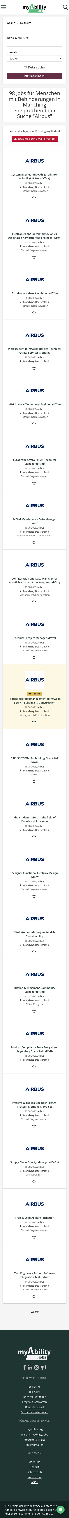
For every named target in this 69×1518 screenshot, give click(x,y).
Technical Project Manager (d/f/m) (34, 638)
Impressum (35, 1477)
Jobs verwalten (35, 1444)
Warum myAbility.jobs (34, 1434)
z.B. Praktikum (19, 23)
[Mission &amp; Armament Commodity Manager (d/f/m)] (34, 974)
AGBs (34, 1482)
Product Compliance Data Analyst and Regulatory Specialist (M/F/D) (35, 1049)
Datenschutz (34, 1472)
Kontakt (34, 1467)
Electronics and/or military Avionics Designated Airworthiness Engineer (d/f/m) (34, 235)
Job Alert (34, 1391)
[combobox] (34, 29)
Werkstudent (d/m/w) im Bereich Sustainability (34, 934)
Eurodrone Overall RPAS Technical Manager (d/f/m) (34, 461)
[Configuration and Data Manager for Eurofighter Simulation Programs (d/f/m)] (34, 565)
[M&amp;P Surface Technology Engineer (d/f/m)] (34, 391)
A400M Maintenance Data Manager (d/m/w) (34, 521)
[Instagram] (37, 1367)
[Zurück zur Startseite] (34, 7)
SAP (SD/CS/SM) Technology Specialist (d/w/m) (34, 760)
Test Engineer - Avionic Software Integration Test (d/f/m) (34, 1275)
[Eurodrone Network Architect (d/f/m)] (34, 280)
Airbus (40, 183)
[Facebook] (25, 1367)
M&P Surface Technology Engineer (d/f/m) (34, 404)
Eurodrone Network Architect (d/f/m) (34, 293)
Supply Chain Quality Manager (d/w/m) (34, 1162)
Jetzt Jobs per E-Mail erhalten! (36, 138)
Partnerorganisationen (34, 1412)
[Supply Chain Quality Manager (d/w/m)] (34, 1148)
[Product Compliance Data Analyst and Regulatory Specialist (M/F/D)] (34, 1034)
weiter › (35, 1311)
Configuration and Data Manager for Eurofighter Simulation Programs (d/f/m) (34, 580)
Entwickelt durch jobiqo (30, 1509)
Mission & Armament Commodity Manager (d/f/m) (34, 989)
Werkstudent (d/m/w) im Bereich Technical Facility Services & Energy (34, 350)
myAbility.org (34, 1429)
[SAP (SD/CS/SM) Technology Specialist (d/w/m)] (34, 744)
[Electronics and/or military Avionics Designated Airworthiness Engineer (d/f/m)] (34, 220)
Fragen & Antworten (34, 1402)
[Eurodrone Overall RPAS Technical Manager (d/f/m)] (34, 446)
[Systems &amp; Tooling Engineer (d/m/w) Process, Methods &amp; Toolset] (34, 1089)
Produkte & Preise (34, 1439)
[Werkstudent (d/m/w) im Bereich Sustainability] (34, 919)
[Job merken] (34, 197)
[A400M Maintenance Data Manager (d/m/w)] (34, 506)
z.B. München (18, 37)
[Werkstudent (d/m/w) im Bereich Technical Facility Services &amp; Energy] (34, 335)
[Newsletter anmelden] (43, 1367)
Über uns (34, 1462)
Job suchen (34, 1386)
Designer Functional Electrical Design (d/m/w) (34, 875)
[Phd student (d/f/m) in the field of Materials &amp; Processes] (34, 804)
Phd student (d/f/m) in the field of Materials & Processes (34, 819)
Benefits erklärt (34, 1407)
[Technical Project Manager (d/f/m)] (34, 624)
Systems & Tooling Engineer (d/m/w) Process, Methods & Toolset (34, 1104)
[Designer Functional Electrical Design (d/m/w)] (34, 859)
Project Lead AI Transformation (34, 1217)
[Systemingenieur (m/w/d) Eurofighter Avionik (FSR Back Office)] (34, 161)
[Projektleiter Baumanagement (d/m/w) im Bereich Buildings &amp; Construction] (34, 680)
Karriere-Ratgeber (34, 1397)
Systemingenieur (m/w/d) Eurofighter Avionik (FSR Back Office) (34, 176)
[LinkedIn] (31, 1367)
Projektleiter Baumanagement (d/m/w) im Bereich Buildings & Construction (35, 700)
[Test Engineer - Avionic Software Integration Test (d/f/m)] (34, 1260)
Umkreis (12, 52)
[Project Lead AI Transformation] (34, 1204)
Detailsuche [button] (36, 67)
